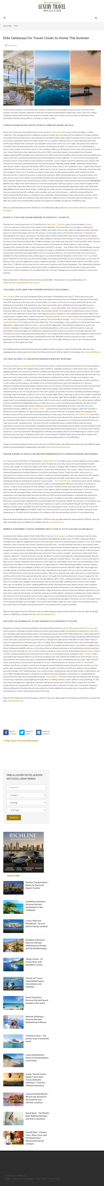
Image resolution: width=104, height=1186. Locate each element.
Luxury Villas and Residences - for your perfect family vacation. (37, 924)
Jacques (63, 316)
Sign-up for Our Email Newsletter (22, 741)
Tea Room (87, 654)
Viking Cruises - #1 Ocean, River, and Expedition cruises (34, 962)
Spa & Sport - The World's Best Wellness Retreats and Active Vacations (37, 1116)
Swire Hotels (86, 628)
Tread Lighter (51, 676)
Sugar (58, 651)
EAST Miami (69, 628)
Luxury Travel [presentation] (13, 875)
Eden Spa (88, 256)
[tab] (13, 875)
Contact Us (16, 1179)
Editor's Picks (41, 1179)
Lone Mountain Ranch (28, 366)
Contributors (28, 1179)
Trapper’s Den (38, 408)
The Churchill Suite (63, 481)
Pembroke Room (10, 322)
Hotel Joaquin (59, 536)
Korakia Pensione (49, 461)
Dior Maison (34, 325)
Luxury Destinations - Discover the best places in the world (37, 1058)
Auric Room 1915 (82, 414)
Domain (90, 651)
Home (7, 1179)
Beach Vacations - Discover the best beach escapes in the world (37, 1000)
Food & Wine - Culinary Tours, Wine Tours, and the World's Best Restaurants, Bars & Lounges (36, 1138)
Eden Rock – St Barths (55, 224)
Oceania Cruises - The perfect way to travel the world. (37, 1039)
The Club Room (76, 319)
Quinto (30, 651)
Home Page (7, 26)
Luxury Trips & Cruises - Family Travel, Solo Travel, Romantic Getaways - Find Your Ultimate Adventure (36, 1080)
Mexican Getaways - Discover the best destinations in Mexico (36, 1019)
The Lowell (8, 296)
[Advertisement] (75, 747)
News (16, 26)
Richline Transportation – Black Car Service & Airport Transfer (37, 885)
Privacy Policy (54, 1179)
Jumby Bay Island (58, 132)
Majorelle (49, 316)
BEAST (81, 662)
